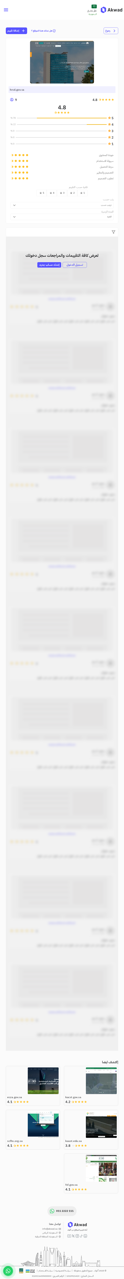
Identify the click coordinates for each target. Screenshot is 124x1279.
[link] (111, 10)
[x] (73, 1236)
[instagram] (77, 1236)
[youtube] (69, 1236)
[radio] (112, 99)
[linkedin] (85, 1236)
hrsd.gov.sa (17, 90)
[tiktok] (81, 1236)
